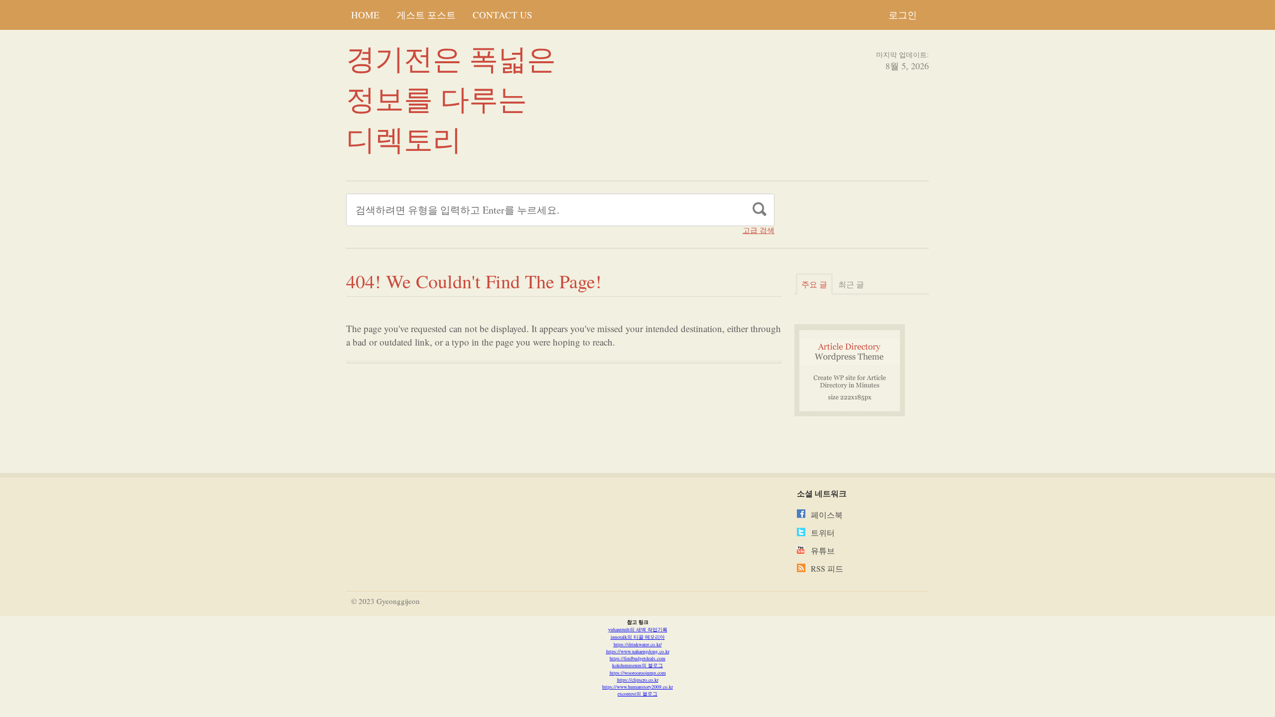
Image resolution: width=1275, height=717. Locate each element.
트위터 (823, 532)
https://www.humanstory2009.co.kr (637, 686)
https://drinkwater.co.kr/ (638, 644)
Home (365, 14)
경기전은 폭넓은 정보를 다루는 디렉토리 (451, 98)
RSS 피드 (827, 568)
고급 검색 (758, 230)
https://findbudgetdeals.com (637, 658)
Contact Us (502, 14)
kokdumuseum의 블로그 (637, 665)
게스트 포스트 (426, 14)
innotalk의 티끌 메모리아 (638, 636)
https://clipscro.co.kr (637, 679)
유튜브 (823, 550)
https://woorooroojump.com (638, 672)
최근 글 (851, 284)
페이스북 (827, 514)
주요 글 (814, 284)
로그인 (903, 14)
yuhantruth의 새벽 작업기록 (637, 629)
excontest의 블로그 (637, 693)
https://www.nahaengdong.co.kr (637, 651)
